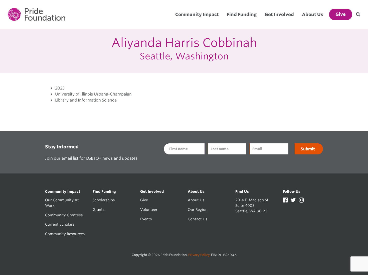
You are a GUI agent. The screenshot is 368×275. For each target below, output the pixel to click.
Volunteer (148, 209)
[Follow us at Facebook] (286, 201)
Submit (308, 149)
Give (144, 200)
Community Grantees (64, 215)
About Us (196, 200)
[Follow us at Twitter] (294, 201)
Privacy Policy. (199, 255)
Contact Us (197, 219)
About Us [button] (312, 14)
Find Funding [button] (242, 14)
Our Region (198, 209)
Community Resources (65, 234)
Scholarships (104, 200)
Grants (98, 209)
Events (146, 219)
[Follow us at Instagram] (301, 201)
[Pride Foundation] (36, 14)
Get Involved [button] (279, 14)
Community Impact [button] (197, 14)
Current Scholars (59, 224)
